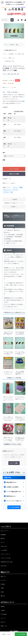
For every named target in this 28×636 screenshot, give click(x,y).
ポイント (3, 542)
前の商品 (15, 199)
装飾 (15, 74)
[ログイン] (25, 20)
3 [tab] (16, 35)
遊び (18, 74)
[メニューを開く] (2, 2)
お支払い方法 (4, 546)
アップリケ (6, 192)
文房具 (2, 588)
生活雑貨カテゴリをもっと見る (12, 444)
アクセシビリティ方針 (5, 558)
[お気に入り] (21, 20)
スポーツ (5, 74)
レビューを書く (14, 463)
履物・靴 (3, 595)
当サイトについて (5, 530)
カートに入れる (14, 169)
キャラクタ (3, 580)
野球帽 (20, 187)
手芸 (11, 192)
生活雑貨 (3, 584)
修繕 (12, 74)
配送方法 (3, 538)
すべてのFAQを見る (14, 507)
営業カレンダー (4, 626)
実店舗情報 (3, 534)
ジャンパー (15, 190)
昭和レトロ (3, 576)
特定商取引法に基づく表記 (6, 561)
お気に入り (3, 622)
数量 (4, 160)
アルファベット (7, 190)
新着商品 (3, 606)
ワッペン (15, 187)
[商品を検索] (12, 20)
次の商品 (13, 206)
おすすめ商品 (4, 614)
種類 (4, 152)
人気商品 (3, 610)
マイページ (3, 618)
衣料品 (2, 592)
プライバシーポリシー (5, 554)
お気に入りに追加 (14, 174)
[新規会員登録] (18, 20)
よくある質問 (4, 550)
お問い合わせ (4, 565)
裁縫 (9, 74)
